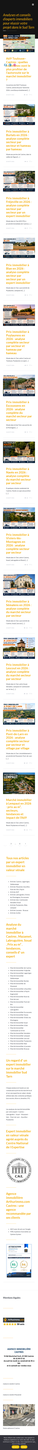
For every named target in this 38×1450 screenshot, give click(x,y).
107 (27, 763)
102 (27, 693)
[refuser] (35, 1443)
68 (27, 498)
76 (27, 295)
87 (27, 228)
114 (27, 830)
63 (27, 161)
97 (27, 365)
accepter (15, 1447)
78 (27, 432)
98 (27, 564)
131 (27, 628)
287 (27, 95)
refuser (23, 1447)
